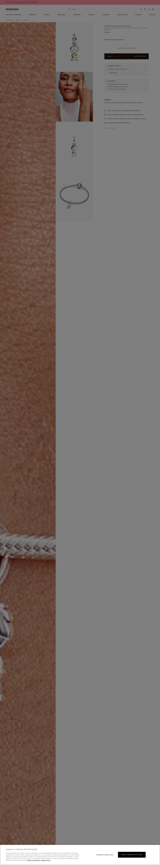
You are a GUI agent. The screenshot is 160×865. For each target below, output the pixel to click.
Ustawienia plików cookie (105, 854)
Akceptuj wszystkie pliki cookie (131, 854)
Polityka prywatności (33, 860)
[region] (80, 855)
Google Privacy (45, 860)
